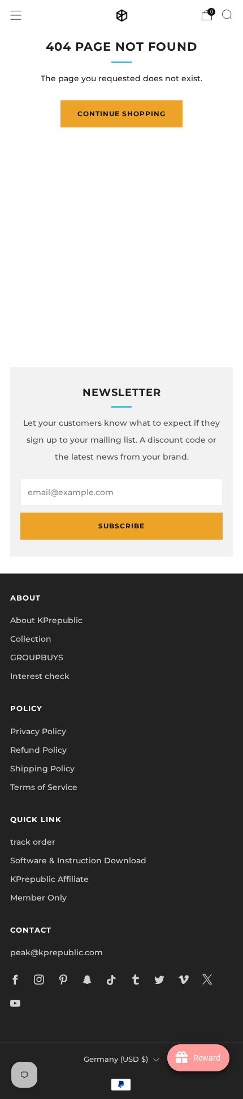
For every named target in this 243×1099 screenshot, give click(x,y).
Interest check (40, 676)
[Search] (227, 14)
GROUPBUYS (36, 657)
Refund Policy (38, 750)
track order (32, 842)
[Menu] (15, 15)
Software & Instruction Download (78, 860)
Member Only (38, 898)
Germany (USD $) (116, 1059)
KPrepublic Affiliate (49, 879)
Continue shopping (121, 113)
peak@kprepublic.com (56, 952)
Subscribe (121, 526)
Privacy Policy (38, 731)
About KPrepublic (46, 620)
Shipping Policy (42, 768)
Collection (30, 639)
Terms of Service (43, 787)
